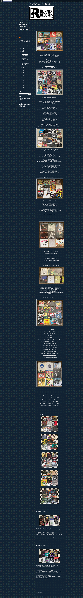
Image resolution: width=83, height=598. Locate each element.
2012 (22, 85)
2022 (22, 69)
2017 (22, 77)
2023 (22, 67)
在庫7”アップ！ (42, 513)
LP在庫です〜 (42, 414)
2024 (22, 50)
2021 (22, 70)
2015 (22, 80)
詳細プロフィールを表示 (23, 45)
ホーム (48, 589)
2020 (22, 72)
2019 (22, 74)
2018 (22, 75)
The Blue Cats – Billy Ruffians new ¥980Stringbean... (25, 60)
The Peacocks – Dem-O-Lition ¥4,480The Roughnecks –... (25, 54)
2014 (22, 82)
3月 (22, 51)
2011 (22, 87)
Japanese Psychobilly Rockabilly (46, 177)
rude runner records (24, 37)
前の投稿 (62, 589)
